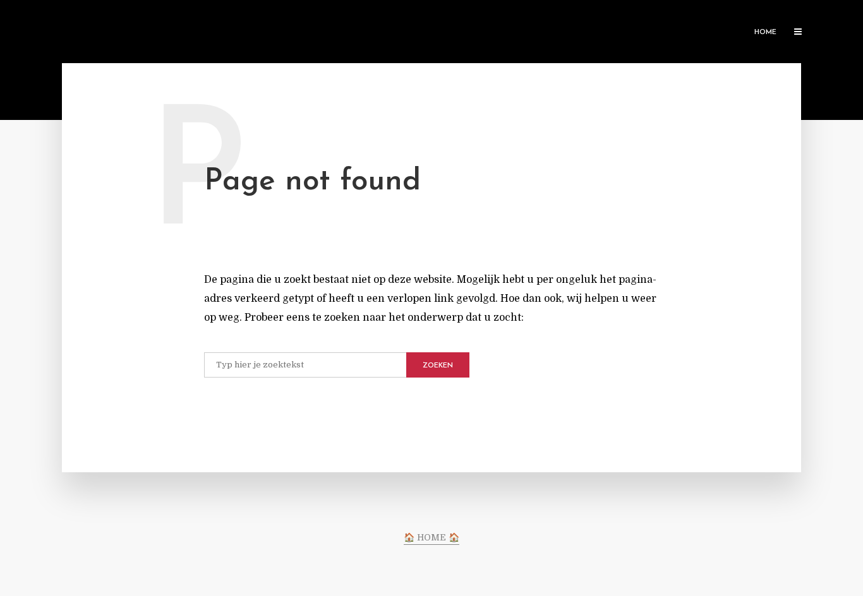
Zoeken (438, 365)
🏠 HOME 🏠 (431, 537)
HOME (765, 32)
